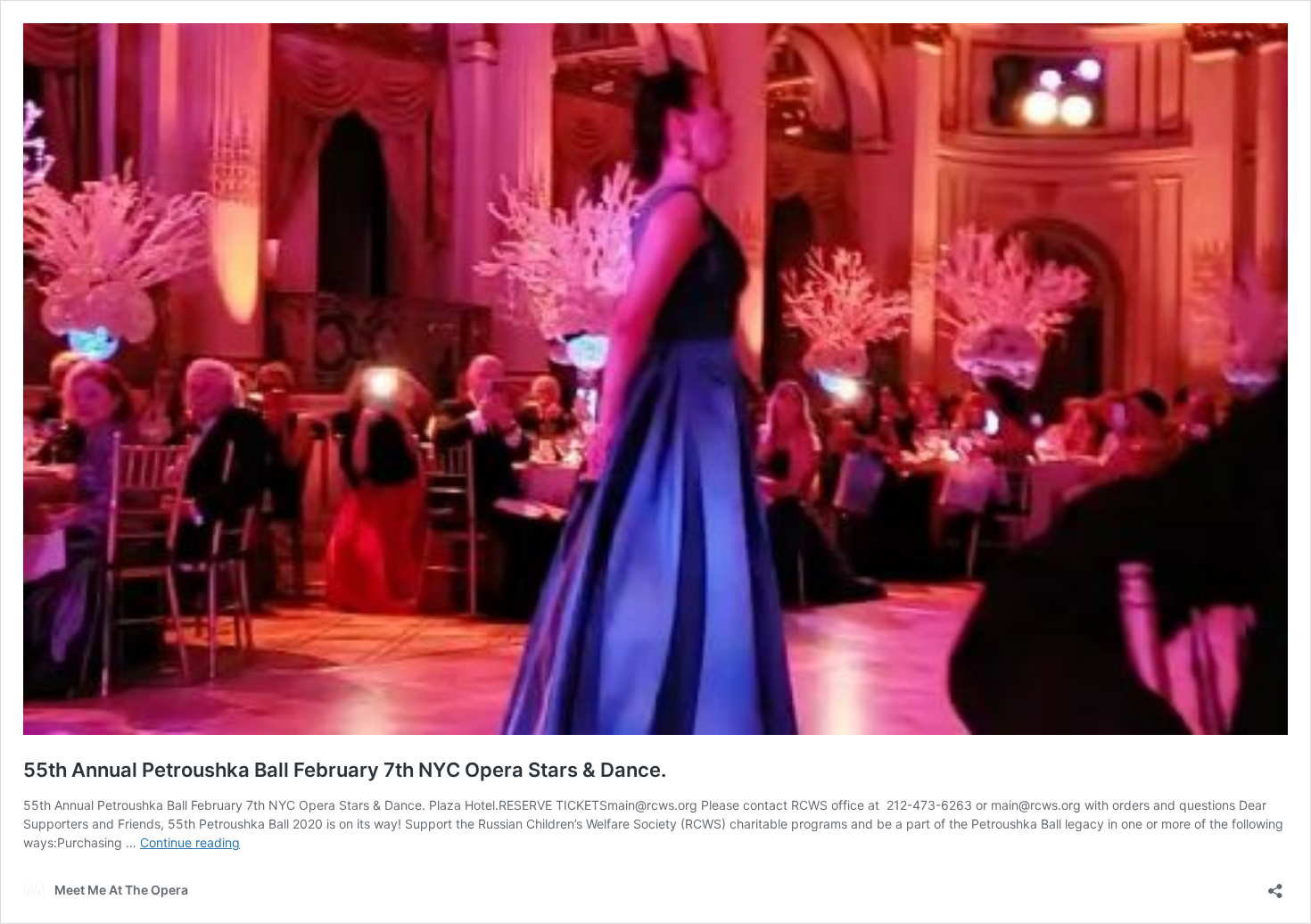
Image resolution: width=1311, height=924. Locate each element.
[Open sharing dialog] (1275, 885)
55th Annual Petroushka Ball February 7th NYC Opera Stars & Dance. (344, 769)
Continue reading (190, 842)
